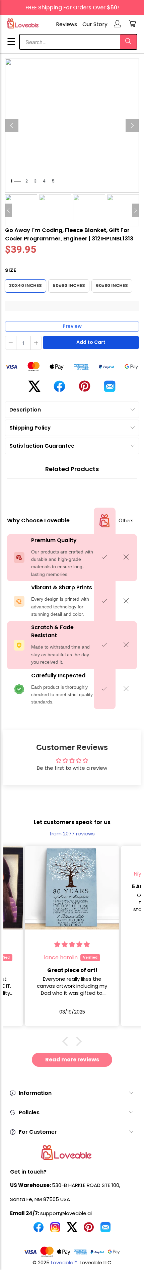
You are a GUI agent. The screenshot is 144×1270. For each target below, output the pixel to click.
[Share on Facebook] (59, 389)
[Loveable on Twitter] (72, 1229)
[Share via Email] (109, 389)
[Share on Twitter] (34, 389)
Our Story (94, 24)
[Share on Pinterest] (84, 389)
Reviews (66, 24)
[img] (72, 944)
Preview (72, 326)
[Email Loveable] (105, 1229)
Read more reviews (72, 1059)
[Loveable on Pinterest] (88, 1229)
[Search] (128, 41)
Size (10, 270)
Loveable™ (64, 1262)
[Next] (132, 125)
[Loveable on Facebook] (38, 1229)
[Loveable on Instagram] (55, 1229)
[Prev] (11, 125)
